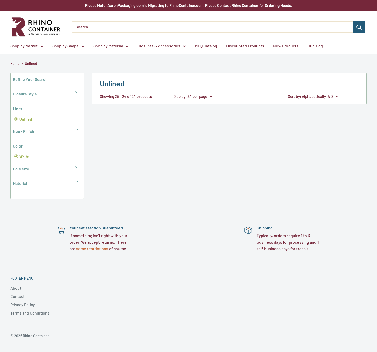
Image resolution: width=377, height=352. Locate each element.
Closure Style (25, 93)
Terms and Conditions (29, 312)
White (24, 156)
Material (20, 183)
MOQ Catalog (206, 45)
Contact (17, 296)
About (15, 288)
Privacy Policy (22, 304)
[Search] (359, 27)
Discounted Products (245, 45)
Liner (17, 108)
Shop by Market (24, 45)
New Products (286, 45)
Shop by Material (108, 45)
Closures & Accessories (158, 45)
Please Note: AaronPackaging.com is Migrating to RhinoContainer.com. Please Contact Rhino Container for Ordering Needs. (188, 5)
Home (15, 63)
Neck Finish (23, 131)
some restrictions (92, 248)
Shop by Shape (65, 45)
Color (18, 145)
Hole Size (21, 168)
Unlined (31, 63)
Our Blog (315, 45)
